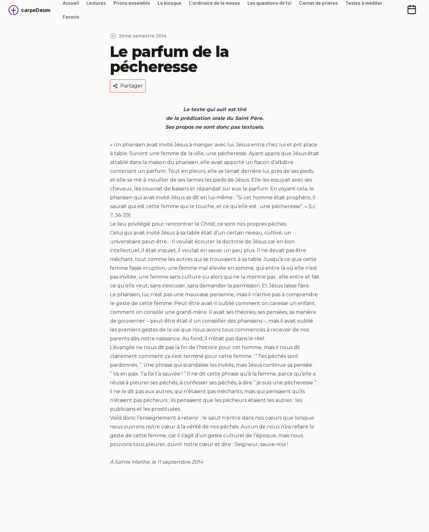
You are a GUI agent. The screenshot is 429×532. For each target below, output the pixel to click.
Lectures (96, 3)
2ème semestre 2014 (142, 36)
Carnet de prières (318, 3)
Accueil (71, 3)
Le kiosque (170, 3)
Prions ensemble (131, 3)
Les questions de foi (269, 3)
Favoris (71, 17)
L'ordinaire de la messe (214, 3)
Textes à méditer (363, 3)
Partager (131, 86)
